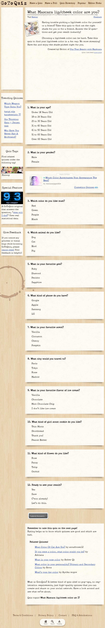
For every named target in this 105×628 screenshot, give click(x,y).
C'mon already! (39, 499)
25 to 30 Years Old (41, 121)
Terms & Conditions (23, 615)
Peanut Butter (39, 440)
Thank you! (37, 436)
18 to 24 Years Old (41, 117)
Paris (34, 363)
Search (53, 624)
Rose (34, 458)
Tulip (34, 467)
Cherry (35, 341)
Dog (33, 237)
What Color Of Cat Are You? (50, 547)
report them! (8, 250)
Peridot (35, 278)
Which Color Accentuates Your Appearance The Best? (70, 179)
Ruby (34, 269)
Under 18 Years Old (42, 112)
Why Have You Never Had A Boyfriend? (11, 133)
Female (35, 162)
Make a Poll (51, 3)
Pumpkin (36, 345)
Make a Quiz (36, 3)
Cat (33, 242)
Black (34, 219)
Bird (34, 246)
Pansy (34, 463)
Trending (59, 624)
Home (45, 624)
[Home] (14, 3)
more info (97, 52)
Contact (63, 615)
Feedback (98, 17)
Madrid (35, 377)
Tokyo (34, 368)
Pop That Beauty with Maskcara (86, 49)
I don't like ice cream (43, 408)
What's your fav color (46, 572)
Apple (34, 305)
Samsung (36, 309)
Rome (34, 372)
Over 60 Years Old (41, 139)
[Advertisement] (65, 76)
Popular (82, 3)
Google (35, 300)
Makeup (35, 17)
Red (33, 206)
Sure (34, 494)
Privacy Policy (45, 615)
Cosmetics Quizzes (84, 187)
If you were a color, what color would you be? (59, 552)
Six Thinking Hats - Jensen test (12, 122)
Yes (33, 490)
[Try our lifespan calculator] (12, 198)
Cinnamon (36, 336)
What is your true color (47, 560)
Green (34, 210)
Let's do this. (39, 503)
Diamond (36, 273)
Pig (33, 251)
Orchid (35, 471)
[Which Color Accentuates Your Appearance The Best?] (36, 180)
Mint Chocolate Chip (42, 404)
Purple (35, 215)
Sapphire (36, 282)
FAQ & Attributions (82, 615)
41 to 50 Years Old (41, 130)
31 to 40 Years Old (41, 126)
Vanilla (35, 332)
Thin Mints (37, 426)
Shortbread (37, 431)
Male (34, 157)
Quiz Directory (67, 3)
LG (33, 314)
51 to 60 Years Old (41, 135)
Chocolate (37, 399)
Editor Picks (94, 3)
